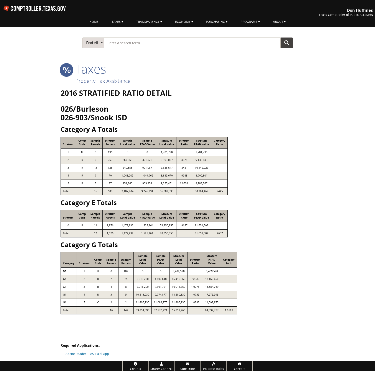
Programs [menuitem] (249, 22)
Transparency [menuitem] (148, 22)
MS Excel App (99, 354)
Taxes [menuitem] (116, 22)
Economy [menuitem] (183, 22)
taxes (89, 68)
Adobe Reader (76, 354)
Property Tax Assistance (103, 80)
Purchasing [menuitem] (215, 22)
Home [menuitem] (94, 22)
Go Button (287, 43)
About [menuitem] (278, 22)
